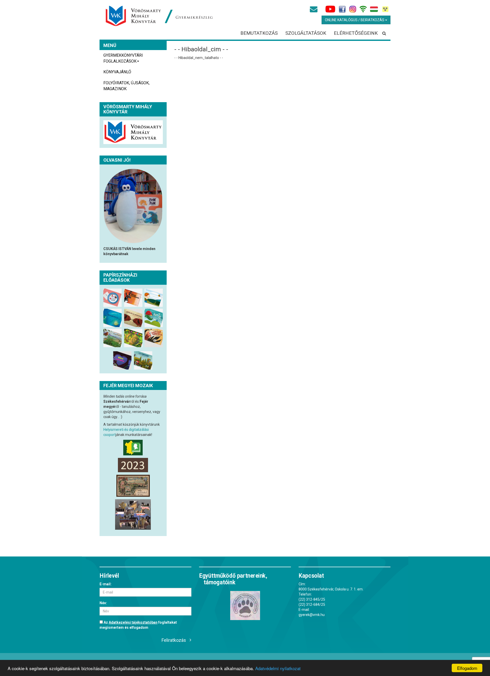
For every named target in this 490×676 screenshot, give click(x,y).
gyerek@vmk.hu (312, 615)
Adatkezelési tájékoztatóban (133, 622)
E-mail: (106, 584)
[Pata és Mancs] (245, 605)
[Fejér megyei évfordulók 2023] (133, 465)
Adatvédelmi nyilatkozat (278, 668)
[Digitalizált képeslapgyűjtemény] (133, 485)
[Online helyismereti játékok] (133, 514)
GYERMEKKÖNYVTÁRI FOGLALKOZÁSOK (123, 58)
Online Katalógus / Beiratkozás (355, 20)
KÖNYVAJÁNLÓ (117, 71)
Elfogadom (467, 668)
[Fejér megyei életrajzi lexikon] (133, 447)
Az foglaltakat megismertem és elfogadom (138, 625)
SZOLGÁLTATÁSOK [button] (305, 33)
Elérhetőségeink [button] (356, 33)
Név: (103, 603)
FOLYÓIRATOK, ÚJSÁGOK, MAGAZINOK (126, 85)
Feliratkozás (174, 640)
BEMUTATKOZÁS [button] (259, 33)
